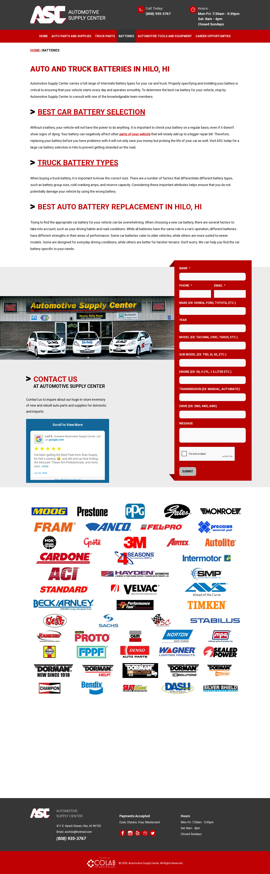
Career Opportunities (213, 36)
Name (184, 268)
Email (219, 285)
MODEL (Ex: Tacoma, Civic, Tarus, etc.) (208, 337)
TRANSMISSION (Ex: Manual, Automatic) (209, 389)
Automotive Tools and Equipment (165, 36)
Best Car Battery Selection (91, 112)
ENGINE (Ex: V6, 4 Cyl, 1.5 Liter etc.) (205, 371)
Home (43, 36)
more (45, 466)
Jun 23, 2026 (40, 472)
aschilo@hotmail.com (78, 832)
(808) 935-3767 (158, 14)
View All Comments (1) (67, 480)
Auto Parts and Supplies (71, 36)
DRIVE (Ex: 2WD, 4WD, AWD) (198, 406)
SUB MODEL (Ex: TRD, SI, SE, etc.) (202, 354)
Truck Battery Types (78, 162)
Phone (185, 285)
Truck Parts (105, 36)
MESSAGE (186, 423)
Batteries (126, 36)
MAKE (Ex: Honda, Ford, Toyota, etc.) (207, 303)
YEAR (183, 320)
